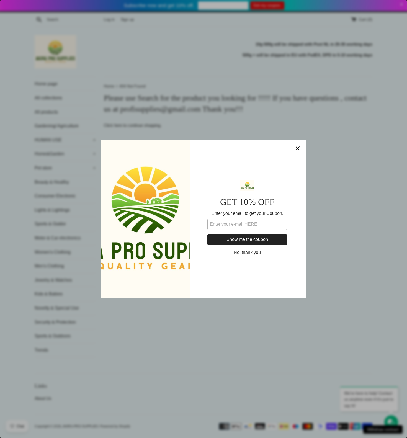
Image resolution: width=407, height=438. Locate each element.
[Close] (298, 148)
